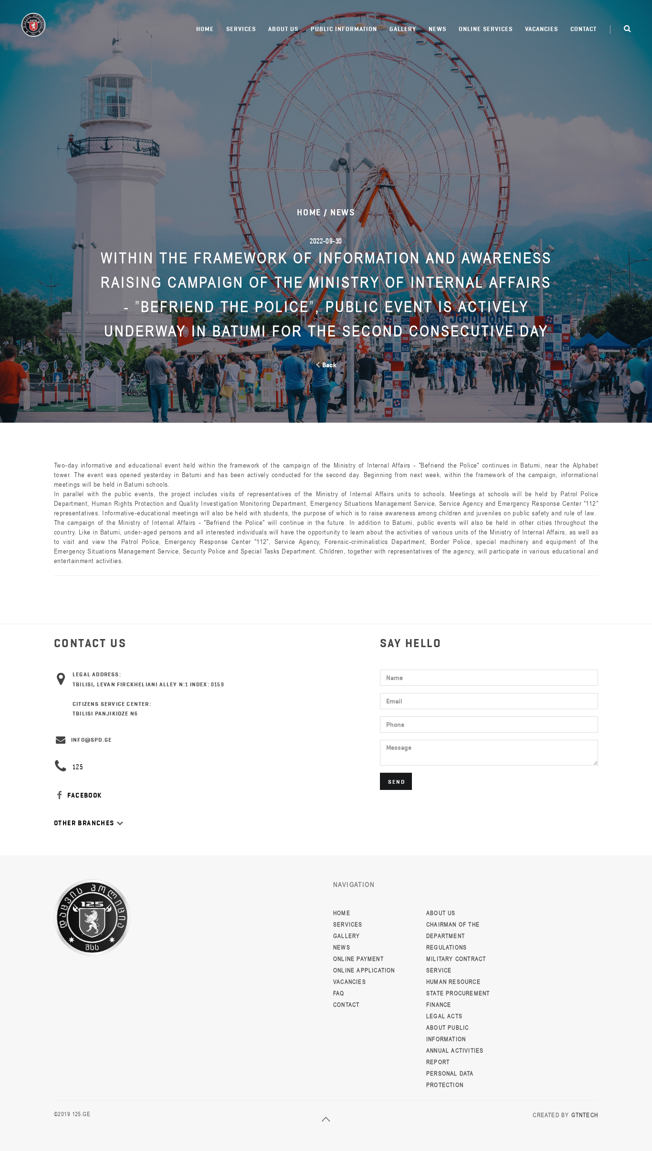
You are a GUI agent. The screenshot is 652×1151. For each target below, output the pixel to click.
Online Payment (358, 959)
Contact (583, 29)
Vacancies (541, 29)
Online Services (486, 29)
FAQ (339, 993)
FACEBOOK (83, 795)
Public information (344, 29)
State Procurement (458, 993)
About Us (283, 29)
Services (241, 29)
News (437, 29)
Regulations (446, 947)
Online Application (364, 970)
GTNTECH (584, 1115)
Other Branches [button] (85, 823)
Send (396, 781)
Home (205, 29)
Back (328, 365)
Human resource (453, 982)
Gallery (402, 29)
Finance (438, 1005)
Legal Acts (444, 1016)
